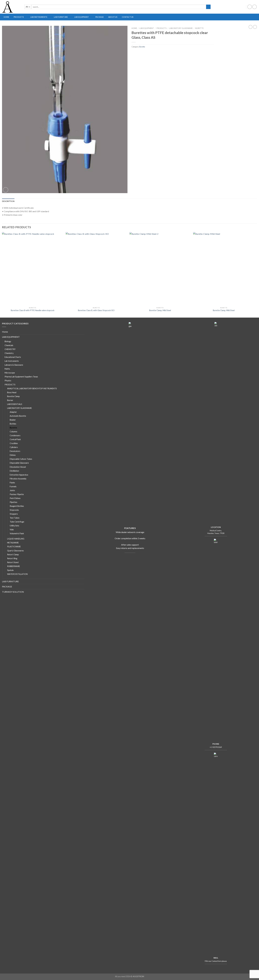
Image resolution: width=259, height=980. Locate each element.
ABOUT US (112, 17)
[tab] (8, 201)
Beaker (13, 420)
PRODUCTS (19, 17)
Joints (12, 490)
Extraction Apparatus (19, 475)
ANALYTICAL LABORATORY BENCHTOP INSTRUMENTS (152, 26)
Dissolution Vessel (18, 467)
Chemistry (9, 353)
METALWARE (241, 26)
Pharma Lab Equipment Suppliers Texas (21, 376)
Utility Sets (14, 525)
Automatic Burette (18, 416)
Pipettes (13, 502)
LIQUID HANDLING (15, 539)
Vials (12, 529)
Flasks (12, 482)
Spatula (10, 570)
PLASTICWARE (186, 26)
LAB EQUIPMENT (81, 17)
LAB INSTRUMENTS (38, 17)
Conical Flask (15, 439)
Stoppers (14, 514)
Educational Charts (13, 357)
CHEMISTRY (10, 349)
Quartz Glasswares (15, 550)
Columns (13, 431)
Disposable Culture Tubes (21, 459)
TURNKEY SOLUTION (13, 591)
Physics (8, 380)
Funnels (13, 486)
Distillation (14, 471)
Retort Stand (12, 562)
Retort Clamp (13, 554)
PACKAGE (99, 17)
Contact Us (128, 17)
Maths (7, 369)
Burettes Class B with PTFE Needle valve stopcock (32, 310)
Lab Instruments (12, 361)
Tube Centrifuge (17, 522)
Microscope (10, 373)
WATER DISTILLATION (17, 574)
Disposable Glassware (19, 463)
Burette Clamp (13, 396)
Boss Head (11, 392)
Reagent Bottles (17, 506)
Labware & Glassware (14, 365)
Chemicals (9, 345)
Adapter (13, 412)
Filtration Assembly (18, 479)
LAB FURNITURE (61, 17)
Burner (10, 400)
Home (134, 28)
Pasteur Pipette (17, 494)
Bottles (13, 424)
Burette (199, 28)
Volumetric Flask (17, 533)
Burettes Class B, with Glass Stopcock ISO (96, 310)
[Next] (254, 274)
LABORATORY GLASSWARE (114, 26)
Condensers (15, 435)
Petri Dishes (15, 498)
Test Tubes (14, 518)
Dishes (13, 455)
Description (8, 201)
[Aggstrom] (11, 7)
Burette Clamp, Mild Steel (160, 310)
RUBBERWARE (212, 26)
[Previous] (2, 274)
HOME (6, 17)
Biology (8, 341)
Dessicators (15, 451)
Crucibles (14, 443)
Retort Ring (12, 558)
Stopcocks (14, 510)
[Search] (208, 7)
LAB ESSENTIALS (14, 404)
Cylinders (14, 447)
